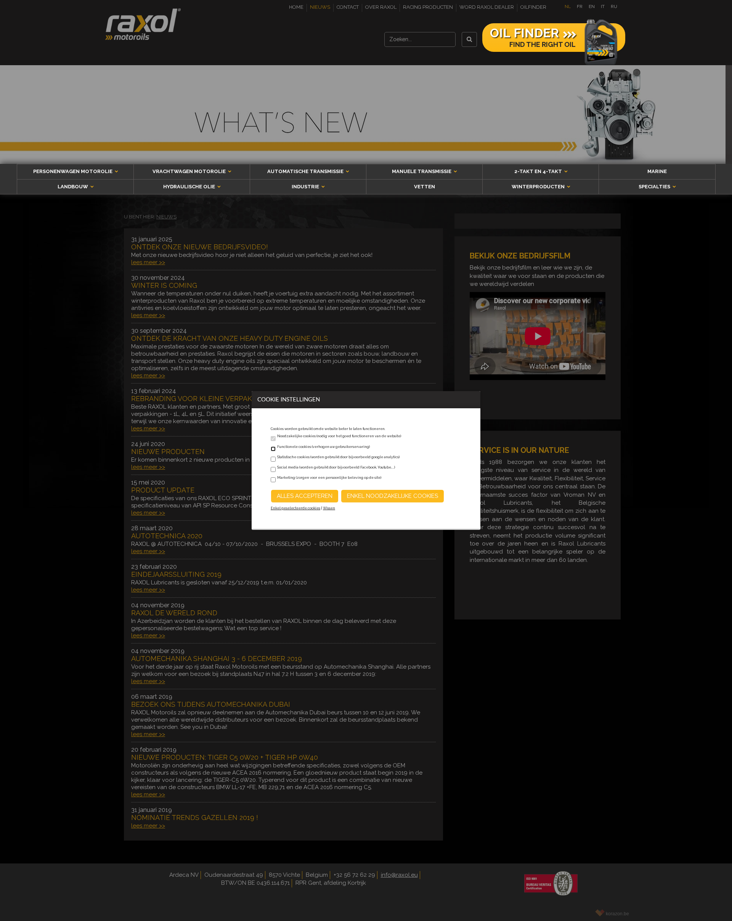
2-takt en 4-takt (538, 171)
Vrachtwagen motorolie (189, 171)
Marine (657, 171)
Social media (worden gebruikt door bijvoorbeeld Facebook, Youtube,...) (336, 467)
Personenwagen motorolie (73, 171)
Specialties (655, 186)
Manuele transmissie (422, 171)
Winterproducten (539, 186)
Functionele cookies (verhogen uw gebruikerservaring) (323, 447)
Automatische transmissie (306, 171)
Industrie (306, 186)
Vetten (424, 186)
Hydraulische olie (189, 186)
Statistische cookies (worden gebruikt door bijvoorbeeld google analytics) (338, 457)
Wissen (329, 508)
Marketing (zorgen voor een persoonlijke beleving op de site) (329, 478)
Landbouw (73, 186)
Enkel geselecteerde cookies (295, 508)
